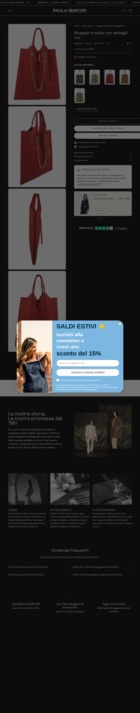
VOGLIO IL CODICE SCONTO (88, 372)
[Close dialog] (119, 324)
